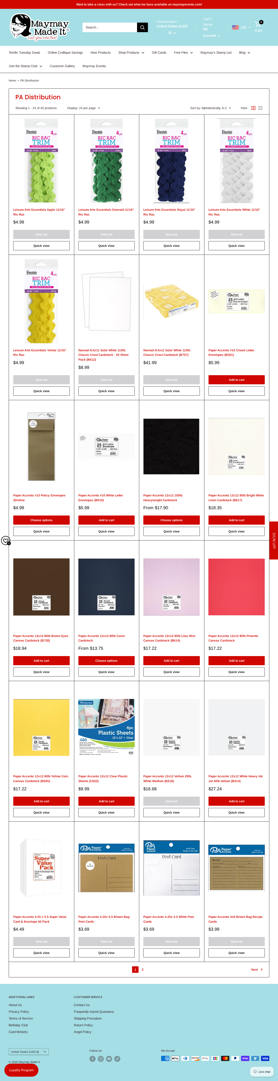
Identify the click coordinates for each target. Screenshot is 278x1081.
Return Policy (83, 1025)
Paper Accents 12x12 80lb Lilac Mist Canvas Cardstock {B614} (169, 638)
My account (210, 32)
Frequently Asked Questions (94, 1011)
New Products (101, 52)
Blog (242, 52)
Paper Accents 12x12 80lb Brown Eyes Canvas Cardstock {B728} (40, 638)
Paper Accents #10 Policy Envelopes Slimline (39, 498)
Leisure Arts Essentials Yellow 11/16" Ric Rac (39, 352)
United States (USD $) (25, 1051)
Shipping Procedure (88, 1018)
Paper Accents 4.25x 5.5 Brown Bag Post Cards (103, 919)
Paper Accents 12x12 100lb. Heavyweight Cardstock (163, 498)
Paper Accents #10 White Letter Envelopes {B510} (100, 498)
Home (12, 80)
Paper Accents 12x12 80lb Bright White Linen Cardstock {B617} (236, 498)
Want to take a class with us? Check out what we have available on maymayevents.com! (139, 4)
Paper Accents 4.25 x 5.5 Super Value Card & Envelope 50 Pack (39, 919)
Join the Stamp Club (23, 66)
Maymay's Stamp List (216, 52)
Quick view (41, 245)
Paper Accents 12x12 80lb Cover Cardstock (101, 638)
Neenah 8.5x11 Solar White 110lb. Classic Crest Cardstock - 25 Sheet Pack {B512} (103, 354)
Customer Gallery (62, 66)
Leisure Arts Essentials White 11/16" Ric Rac (234, 212)
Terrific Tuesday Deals (24, 52)
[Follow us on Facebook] (92, 1059)
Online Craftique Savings (65, 52)
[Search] (142, 27)
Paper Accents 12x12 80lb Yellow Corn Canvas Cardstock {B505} (40, 778)
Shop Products (128, 52)
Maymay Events (94, 66)
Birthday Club (18, 1025)
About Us (15, 1005)
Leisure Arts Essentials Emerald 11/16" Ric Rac (106, 212)
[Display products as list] (261, 108)
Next (254, 969)
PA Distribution (29, 80)
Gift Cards (159, 52)
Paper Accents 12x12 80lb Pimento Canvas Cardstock (233, 638)
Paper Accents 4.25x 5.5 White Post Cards (168, 919)
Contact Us (82, 1005)
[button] (273, 541)
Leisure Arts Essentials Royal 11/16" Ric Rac (169, 212)
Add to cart (236, 379)
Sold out (41, 234)
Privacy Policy (19, 1011)
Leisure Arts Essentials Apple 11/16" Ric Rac (39, 212)
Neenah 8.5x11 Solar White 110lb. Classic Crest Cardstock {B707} (167, 352)
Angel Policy (82, 1032)
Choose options (41, 520)
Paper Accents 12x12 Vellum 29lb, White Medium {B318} (167, 778)
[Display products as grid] (253, 108)
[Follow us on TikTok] (117, 1059)
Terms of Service (21, 1018)
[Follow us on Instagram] (101, 1059)
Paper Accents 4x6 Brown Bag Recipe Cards (235, 919)
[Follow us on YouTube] (109, 1059)
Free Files (181, 52)
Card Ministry (18, 1032)
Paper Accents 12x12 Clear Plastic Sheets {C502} (103, 778)
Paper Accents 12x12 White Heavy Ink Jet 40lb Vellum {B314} (235, 778)
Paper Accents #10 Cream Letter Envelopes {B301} (231, 352)
